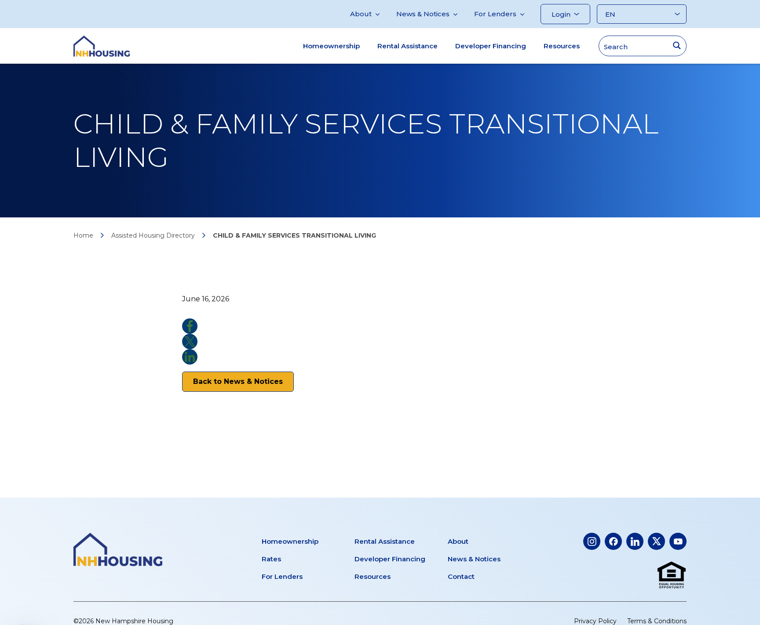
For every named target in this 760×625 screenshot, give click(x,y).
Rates (271, 559)
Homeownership (331, 46)
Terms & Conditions (657, 621)
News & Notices (422, 14)
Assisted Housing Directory (153, 235)
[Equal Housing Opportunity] (672, 575)
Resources (562, 46)
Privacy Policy (595, 621)
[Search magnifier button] (677, 45)
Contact (461, 576)
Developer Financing (490, 46)
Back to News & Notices (238, 381)
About (361, 14)
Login (561, 14)
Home (83, 235)
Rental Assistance (407, 46)
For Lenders (495, 14)
